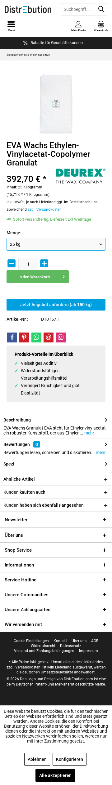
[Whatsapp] (36, 337)
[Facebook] (12, 337)
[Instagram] (61, 337)
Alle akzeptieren (55, 775)
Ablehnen (37, 759)
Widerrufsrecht (43, 646)
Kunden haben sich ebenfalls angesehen (43, 505)
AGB (94, 641)
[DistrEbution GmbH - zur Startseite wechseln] (28, 9)
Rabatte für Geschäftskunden (56, 42)
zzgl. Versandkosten (45, 209)
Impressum (88, 651)
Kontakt (60, 641)
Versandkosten (27, 667)
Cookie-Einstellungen (31, 641)
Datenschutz (70, 646)
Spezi (8, 463)
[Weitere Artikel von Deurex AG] (80, 176)
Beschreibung (17, 419)
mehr (88, 432)
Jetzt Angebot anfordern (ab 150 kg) (56, 304)
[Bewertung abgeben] (30, 171)
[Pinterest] (24, 337)
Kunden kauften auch (24, 492)
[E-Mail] (49, 337)
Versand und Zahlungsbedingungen (44, 651)
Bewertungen (16, 444)
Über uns (14, 535)
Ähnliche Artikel (19, 479)
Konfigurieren (69, 759)
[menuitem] (101, 26)
